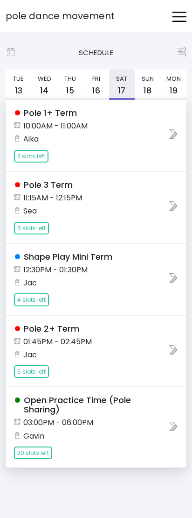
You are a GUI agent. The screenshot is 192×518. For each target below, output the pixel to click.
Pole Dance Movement (60, 15)
